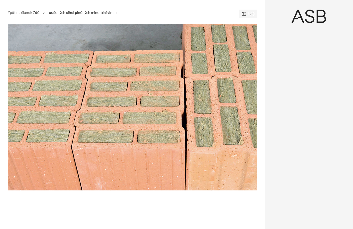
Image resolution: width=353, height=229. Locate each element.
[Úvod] (309, 16)
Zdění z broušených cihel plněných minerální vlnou (75, 12)
